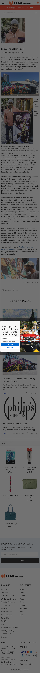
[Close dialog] (38, 323)
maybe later (10, 347)
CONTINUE (10, 344)
